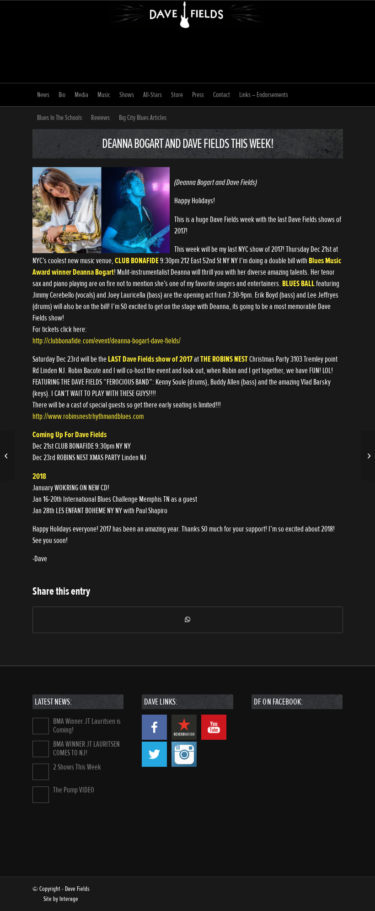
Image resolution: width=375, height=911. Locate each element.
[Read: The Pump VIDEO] (40, 794)
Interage (68, 899)
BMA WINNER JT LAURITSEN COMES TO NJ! (86, 748)
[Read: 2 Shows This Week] (40, 772)
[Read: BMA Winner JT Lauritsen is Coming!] (40, 726)
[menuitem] (43, 94)
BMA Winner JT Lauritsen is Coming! (87, 725)
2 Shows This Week (77, 767)
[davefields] (187, 41)
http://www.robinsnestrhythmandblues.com (88, 416)
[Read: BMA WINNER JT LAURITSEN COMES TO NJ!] (40, 749)
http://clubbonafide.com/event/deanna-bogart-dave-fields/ (106, 341)
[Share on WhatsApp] (188, 620)
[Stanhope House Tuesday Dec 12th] (7, 455)
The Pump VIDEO (73, 790)
